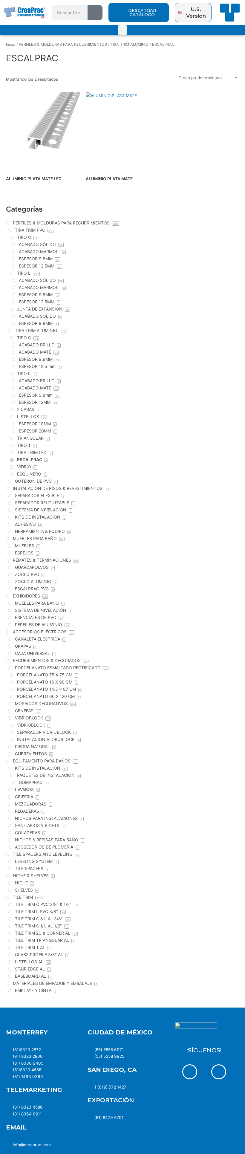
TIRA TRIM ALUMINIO (129, 44)
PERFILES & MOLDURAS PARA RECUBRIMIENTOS (63, 44)
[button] (122, 30)
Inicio (10, 44)
